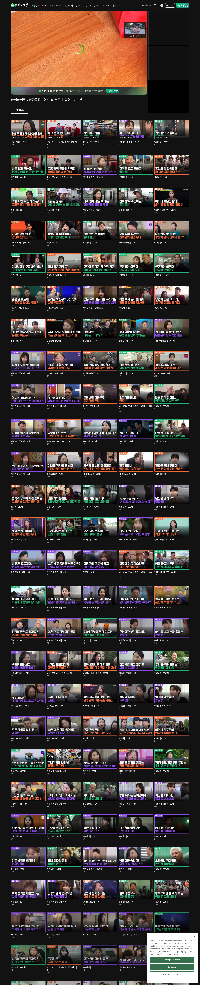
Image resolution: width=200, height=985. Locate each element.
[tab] (19, 110)
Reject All (172, 967)
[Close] (194, 937)
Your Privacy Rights (172, 974)
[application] (79, 49)
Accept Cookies (172, 959)
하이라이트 (18, 99)
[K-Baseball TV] (146, 5)
